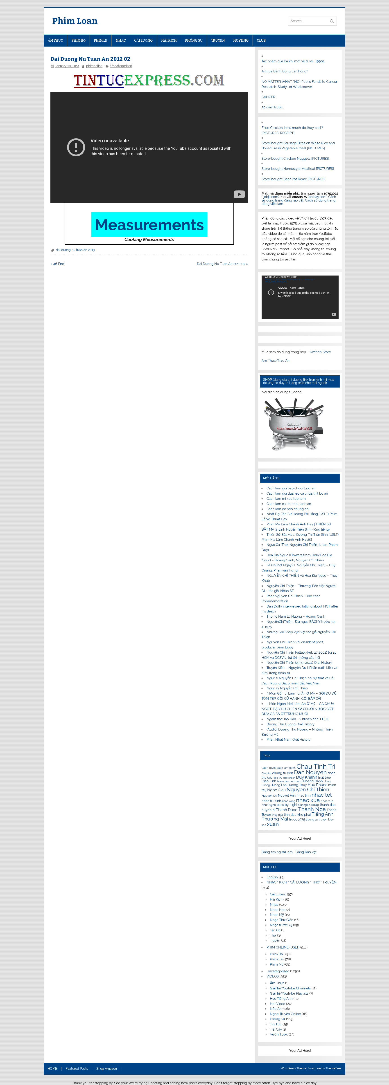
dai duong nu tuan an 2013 (75, 250)
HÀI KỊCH (169, 40)
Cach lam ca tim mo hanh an (289, 504)
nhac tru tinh (271, 801)
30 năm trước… (273, 107)
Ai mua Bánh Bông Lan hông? (285, 71)
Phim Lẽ (276, 959)
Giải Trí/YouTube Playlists (289, 993)
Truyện (275, 940)
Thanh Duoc (286, 809)
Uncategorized (121, 66)
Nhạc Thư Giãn (281, 920)
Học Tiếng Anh (281, 999)
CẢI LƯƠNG (143, 40)
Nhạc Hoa (277, 910)
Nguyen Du (269, 795)
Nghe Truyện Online (285, 1014)
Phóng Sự (277, 1019)
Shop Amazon (106, 1068)
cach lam (282, 767)
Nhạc (274, 905)
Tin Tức (276, 1024)
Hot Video (277, 1004)
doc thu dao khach (284, 777)
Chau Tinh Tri (315, 766)
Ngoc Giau (276, 790)
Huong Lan (279, 785)
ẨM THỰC (55, 40)
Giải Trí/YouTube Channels (290, 988)
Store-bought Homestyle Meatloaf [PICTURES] (298, 169)
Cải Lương (278, 894)
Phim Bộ (276, 954)
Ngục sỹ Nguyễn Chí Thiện (287, 688)
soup (315, 805)
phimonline (94, 66)
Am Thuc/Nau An (275, 361)
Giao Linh (269, 781)
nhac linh (303, 796)
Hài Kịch (276, 899)
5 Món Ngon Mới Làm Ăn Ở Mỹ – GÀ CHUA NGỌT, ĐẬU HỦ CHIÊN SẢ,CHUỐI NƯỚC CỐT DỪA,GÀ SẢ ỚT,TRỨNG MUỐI (298, 709)
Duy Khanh (306, 777)
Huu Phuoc (317, 784)
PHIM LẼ (100, 40)
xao (264, 825)
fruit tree (324, 777)
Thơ (273, 935)
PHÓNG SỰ (194, 40)
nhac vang (288, 801)
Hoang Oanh (313, 781)
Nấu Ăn (276, 1009)
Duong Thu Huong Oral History (290, 724)
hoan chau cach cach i (289, 781)
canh (292, 767)
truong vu (312, 819)
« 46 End (57, 264)
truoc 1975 (297, 819)
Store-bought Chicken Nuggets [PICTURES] (295, 159)
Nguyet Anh (287, 795)
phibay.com (317, 197)
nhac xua (308, 800)
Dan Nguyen (310, 772)
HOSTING (241, 40)
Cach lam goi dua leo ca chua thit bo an (297, 493)
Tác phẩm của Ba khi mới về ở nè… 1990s (293, 61)
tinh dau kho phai (297, 814)
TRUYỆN (218, 40)
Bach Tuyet (269, 767)
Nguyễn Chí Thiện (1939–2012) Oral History (299, 663)
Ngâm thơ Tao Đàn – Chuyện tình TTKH (297, 719)
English (272, 877)
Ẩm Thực (277, 983)
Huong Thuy (297, 785)
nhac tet (322, 794)
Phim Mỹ (276, 964)
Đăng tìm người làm (278, 852)
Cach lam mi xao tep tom (286, 499)
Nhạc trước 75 (281, 925)
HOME (52, 1068)
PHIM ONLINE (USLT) (283, 947)
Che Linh (266, 773)
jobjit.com (270, 197)
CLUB (261, 40)
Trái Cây (276, 1029)
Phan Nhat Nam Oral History (288, 740)
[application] (300, 297)
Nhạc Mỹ (277, 915)
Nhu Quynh (269, 805)
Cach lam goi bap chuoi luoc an (291, 488)
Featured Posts (77, 1068)
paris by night (287, 805)
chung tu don (282, 773)
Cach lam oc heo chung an (287, 509)
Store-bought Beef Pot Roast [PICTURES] (293, 179)
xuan (273, 824)
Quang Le (304, 805)
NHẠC (121, 40)
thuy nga (277, 814)
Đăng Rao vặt (306, 852)
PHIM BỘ (79, 40)
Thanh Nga (312, 809)
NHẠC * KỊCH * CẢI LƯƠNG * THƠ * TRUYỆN (302, 882)
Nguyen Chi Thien (308, 789)
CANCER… (269, 97)
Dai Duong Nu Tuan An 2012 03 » (222, 264)
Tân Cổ (275, 930)
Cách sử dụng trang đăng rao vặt (299, 198)
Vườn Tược (279, 1034)
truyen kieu (326, 819)
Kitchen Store (320, 352)
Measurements (149, 225)
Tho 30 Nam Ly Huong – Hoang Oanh (296, 616)
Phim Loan (75, 20)
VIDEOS (273, 976)
